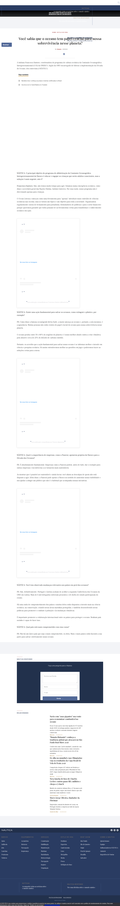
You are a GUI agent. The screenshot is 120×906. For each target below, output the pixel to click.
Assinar (6, 45)
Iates (3, 841)
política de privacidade (55, 897)
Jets (3, 848)
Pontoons (5, 854)
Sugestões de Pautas (107, 854)
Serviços (45, 837)
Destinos (64, 841)
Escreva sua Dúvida (50, 676)
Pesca (63, 861)
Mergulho (64, 854)
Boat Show (85, 837)
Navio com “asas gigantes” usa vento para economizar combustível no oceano (65, 719)
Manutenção (45, 848)
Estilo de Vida (67, 837)
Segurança (25, 851)
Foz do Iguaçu (71, 3)
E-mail (46, 692)
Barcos (52, 735)
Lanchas (4, 851)
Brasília (81, 3)
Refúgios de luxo (66, 865)
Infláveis (4, 844)
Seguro (43, 865)
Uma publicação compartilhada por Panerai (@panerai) (47, 442)
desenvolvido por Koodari (60, 900)
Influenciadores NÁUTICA (109, 848)
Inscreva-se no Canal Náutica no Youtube (34, 85)
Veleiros (4, 858)
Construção (45, 841)
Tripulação (44, 868)
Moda (63, 858)
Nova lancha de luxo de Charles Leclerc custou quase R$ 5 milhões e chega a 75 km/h (65, 781)
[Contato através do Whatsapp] (109, 831)
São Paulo (42, 3)
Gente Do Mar (54, 812)
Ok (45, 905)
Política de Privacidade (53, 905)
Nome (46, 687)
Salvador (89, 3)
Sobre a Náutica (107, 837)
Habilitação (45, 844)
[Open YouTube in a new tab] (64, 54)
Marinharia (45, 854)
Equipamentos (27, 837)
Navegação (25, 848)
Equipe (102, 844)
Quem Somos (104, 841)
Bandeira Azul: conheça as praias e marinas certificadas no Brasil (42, 81)
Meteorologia (45, 858)
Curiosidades (54, 795)
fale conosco (67, 897)
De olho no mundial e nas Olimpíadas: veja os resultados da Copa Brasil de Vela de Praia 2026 (66, 760)
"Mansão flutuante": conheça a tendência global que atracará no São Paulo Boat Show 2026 (66, 740)
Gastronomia (65, 848)
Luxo (62, 851)
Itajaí (62, 3)
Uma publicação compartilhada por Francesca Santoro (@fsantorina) (47, 302)
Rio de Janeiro (53, 3)
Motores (24, 844)
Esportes (64, 844)
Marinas (43, 851)
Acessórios (24, 841)
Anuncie (103, 851)
